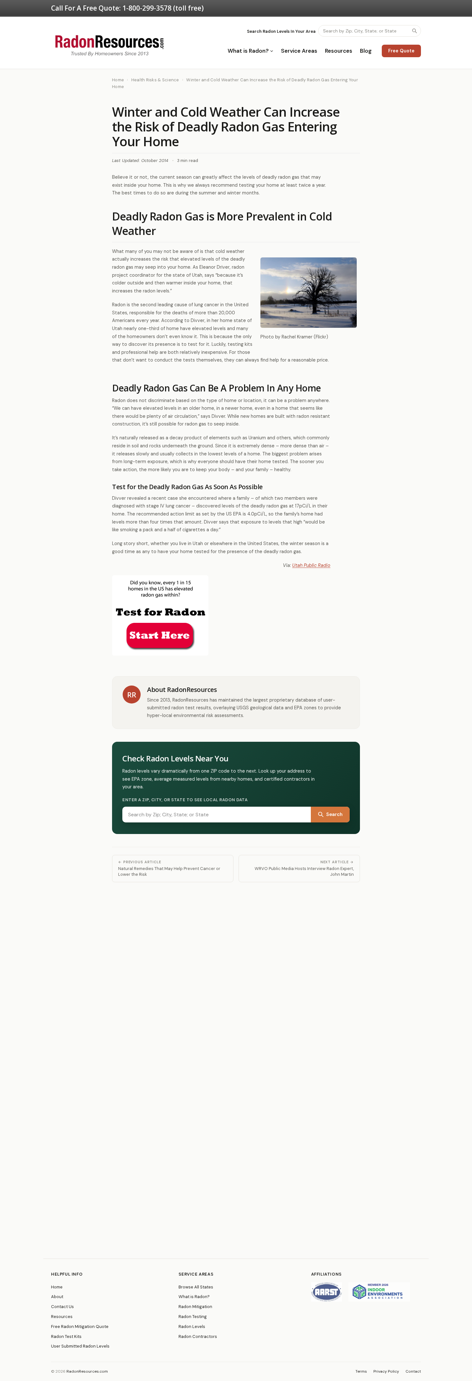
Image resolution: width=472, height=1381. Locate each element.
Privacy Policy (386, 1371)
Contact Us (62, 1306)
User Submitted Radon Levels (80, 1346)
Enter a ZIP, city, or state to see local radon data (185, 800)
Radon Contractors (198, 1336)
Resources (338, 50)
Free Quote (401, 51)
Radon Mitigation (195, 1306)
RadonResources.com (87, 1371)
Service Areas (299, 50)
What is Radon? (248, 50)
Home (118, 80)
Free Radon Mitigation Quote (80, 1326)
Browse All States (196, 1287)
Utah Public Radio (311, 565)
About (57, 1296)
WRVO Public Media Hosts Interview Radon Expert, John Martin (304, 868)
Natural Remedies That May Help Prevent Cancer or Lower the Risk (169, 868)
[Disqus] (236, 972)
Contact (413, 1371)
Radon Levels (192, 1326)
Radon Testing (193, 1316)
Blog (365, 50)
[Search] (414, 31)
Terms (361, 1371)
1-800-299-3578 (146, 8)
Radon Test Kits (66, 1336)
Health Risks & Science (155, 80)
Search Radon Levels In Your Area (281, 31)
